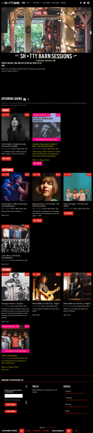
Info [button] (28, 3)
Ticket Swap (55, 3)
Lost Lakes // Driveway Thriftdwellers (10, 256)
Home (24, 3)
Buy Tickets (6, 159)
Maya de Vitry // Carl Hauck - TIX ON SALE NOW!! (45, 205)
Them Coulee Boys (9, 355)
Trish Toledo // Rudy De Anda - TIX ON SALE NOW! (14, 145)
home (48, 427)
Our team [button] (36, 3)
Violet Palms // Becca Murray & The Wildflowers (14, 205)
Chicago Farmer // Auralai (12, 303)
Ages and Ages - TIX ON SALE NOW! (75, 205)
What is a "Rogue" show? (40, 160)
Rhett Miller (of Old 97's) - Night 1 (46, 303)
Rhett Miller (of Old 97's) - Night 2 (77, 303)
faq (52, 427)
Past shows (46, 3)
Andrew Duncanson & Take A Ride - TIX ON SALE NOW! (44, 145)
